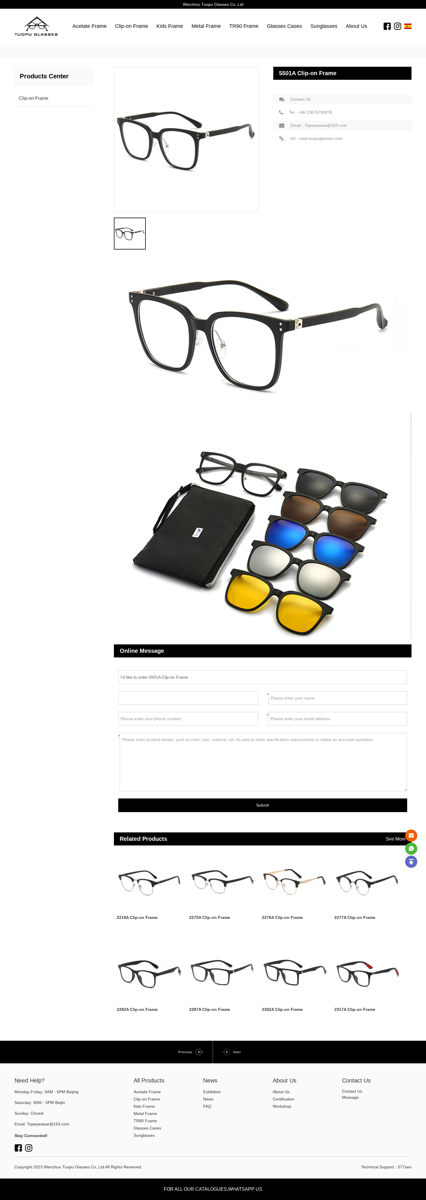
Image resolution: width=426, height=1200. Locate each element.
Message (350, 1097)
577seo (405, 1167)
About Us (356, 26)
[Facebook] (387, 26)
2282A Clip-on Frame (137, 1009)
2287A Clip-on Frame (209, 1009)
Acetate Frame (89, 26)
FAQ (207, 1106)
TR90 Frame (243, 26)
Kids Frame (169, 26)
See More (396, 838)
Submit (262, 805)
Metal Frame (206, 26)
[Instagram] (397, 26)
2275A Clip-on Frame (209, 917)
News (208, 1099)
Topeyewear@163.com (48, 1124)
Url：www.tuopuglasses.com (316, 138)
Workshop (282, 1106)
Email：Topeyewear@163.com (318, 125)
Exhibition (212, 1091)
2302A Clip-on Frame (282, 1009)
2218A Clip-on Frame (137, 917)
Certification (283, 1099)
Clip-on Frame (131, 26)
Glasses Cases (284, 26)
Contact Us (300, 99)
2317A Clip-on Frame (354, 1009)
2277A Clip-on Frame (354, 917)
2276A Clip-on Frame (282, 917)
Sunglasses (323, 26)
